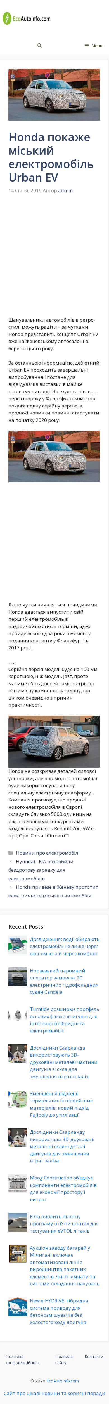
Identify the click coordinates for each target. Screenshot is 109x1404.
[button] (39, 45)
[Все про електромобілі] (26, 18)
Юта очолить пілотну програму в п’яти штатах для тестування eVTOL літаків (64, 1223)
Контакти (94, 1356)
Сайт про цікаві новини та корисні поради (54, 1393)
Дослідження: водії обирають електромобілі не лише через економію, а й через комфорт (64, 946)
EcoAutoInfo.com (62, 1381)
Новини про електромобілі (48, 852)
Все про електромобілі (80, 18)
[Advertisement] (54, 259)
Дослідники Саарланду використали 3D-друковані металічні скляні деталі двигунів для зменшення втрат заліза (62, 1146)
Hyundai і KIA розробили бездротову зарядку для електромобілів (41, 870)
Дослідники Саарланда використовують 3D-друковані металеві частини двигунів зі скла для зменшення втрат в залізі (64, 1062)
